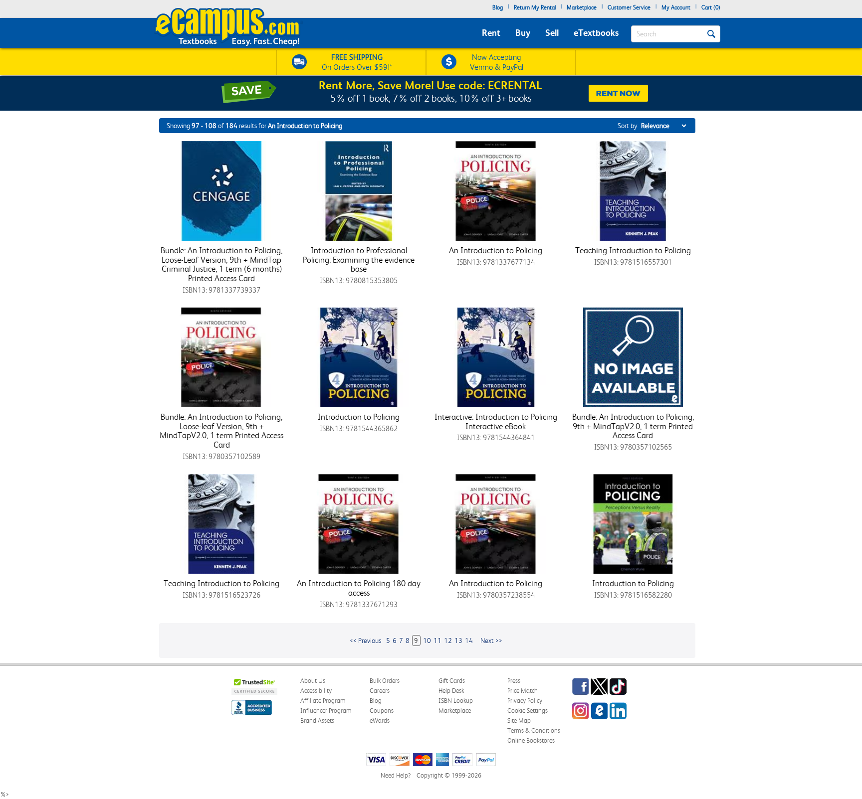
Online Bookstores (531, 740)
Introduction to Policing (359, 417)
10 (427, 640)
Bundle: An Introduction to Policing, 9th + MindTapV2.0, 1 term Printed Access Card (633, 426)
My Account (675, 7)
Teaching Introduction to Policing (633, 250)
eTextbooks (596, 32)
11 (437, 640)
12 (448, 640)
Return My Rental (535, 7)
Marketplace (582, 7)
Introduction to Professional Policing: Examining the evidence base (359, 259)
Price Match (522, 690)
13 (458, 640)
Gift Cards (451, 680)
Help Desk (451, 690)
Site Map (519, 720)
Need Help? (396, 775)
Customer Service (629, 7)
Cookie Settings (527, 710)
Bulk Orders (385, 680)
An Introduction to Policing (495, 250)
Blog (497, 7)
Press (513, 680)
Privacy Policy (524, 700)
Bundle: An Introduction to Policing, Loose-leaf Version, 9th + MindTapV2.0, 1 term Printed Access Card (221, 431)
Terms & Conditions (533, 730)
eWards (380, 720)
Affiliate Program (323, 700)
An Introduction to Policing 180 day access (359, 588)
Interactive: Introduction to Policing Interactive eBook (495, 421)
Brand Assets (317, 720)
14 (469, 640)
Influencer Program (326, 710)
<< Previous (365, 640)
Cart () (710, 7)
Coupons (382, 710)
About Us (312, 680)
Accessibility (316, 690)
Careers (380, 690)
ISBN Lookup (455, 700)
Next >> (491, 640)
